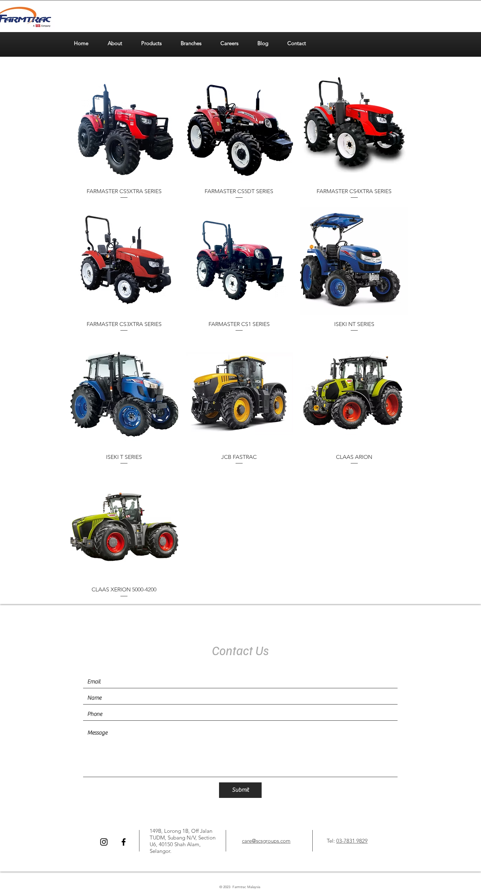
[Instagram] (104, 842)
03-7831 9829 (352, 840)
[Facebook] (124, 842)
